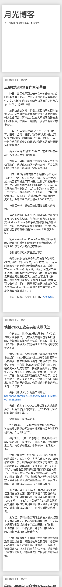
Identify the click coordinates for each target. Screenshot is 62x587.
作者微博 (47, 297)
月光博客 (19, 14)
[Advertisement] (31, 48)
